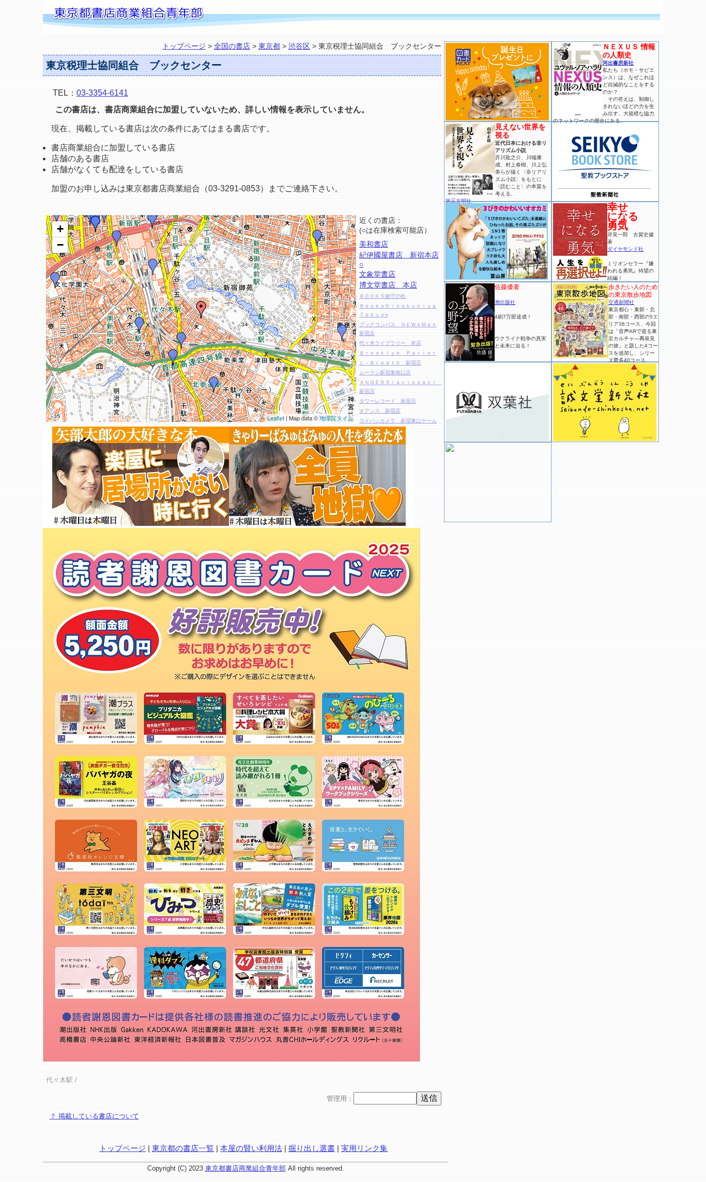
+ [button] (60, 228)
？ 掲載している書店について (94, 1116)
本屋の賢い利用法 (251, 1148)
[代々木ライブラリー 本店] (139, 325)
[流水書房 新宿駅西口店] (104, 215)
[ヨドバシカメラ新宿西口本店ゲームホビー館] (95, 224)
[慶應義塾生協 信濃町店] (342, 332)
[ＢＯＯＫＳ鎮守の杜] (173, 357)
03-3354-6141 (102, 92)
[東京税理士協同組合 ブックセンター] (201, 310)
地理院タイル (336, 418)
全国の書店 (232, 46)
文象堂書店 (377, 274)
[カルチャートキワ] (55, 280)
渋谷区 (299, 46)
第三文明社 (458, 201)
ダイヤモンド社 (625, 249)
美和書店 (373, 244)
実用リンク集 (364, 1148)
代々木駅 (59, 1080)
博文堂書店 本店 (388, 285)
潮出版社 (505, 302)
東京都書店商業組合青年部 (245, 1168)
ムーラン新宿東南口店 (385, 372)
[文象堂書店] (317, 238)
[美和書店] (181, 340)
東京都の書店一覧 (183, 1148)
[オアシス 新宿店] (117, 238)
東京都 (269, 46)
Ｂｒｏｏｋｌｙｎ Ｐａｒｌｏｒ (398, 353)
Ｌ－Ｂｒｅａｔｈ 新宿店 (390, 363)
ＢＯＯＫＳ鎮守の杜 (382, 296)
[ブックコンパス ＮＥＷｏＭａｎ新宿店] (214, 384)
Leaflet (275, 418)
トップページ (184, 46)
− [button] (60, 244)
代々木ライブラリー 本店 (390, 343)
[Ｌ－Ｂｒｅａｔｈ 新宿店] (152, 220)
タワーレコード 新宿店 (387, 401)
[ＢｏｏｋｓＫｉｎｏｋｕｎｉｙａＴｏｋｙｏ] (153, 267)
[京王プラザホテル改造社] (57, 215)
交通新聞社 (621, 302)
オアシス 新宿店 (380, 411)
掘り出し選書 (311, 1148)
